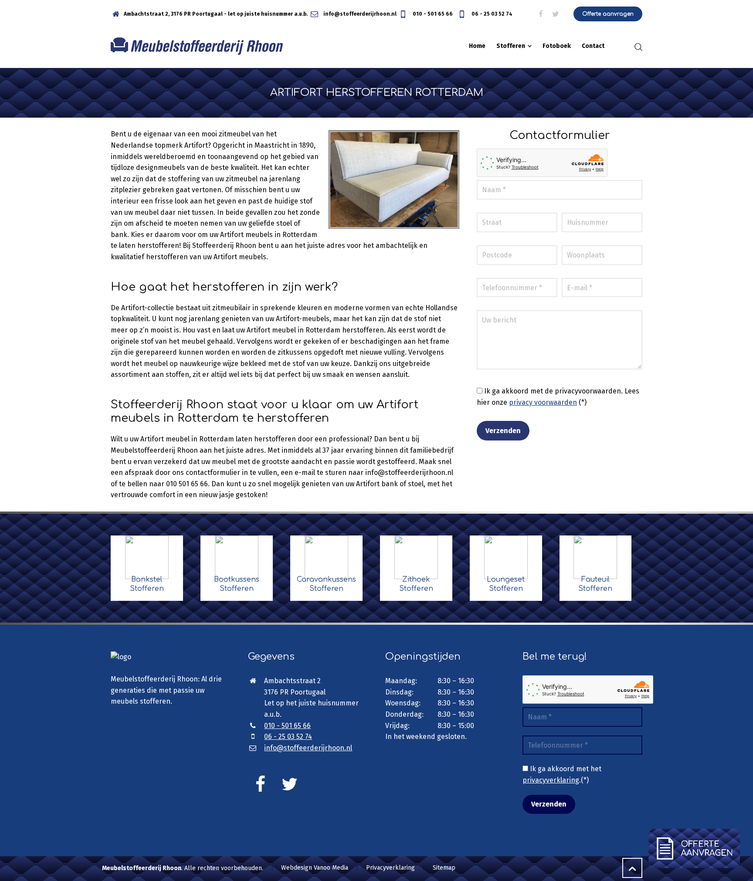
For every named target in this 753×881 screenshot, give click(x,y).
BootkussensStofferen (236, 584)
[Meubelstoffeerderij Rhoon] (197, 46)
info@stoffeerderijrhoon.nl (359, 14)
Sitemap (444, 867)
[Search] (636, 46)
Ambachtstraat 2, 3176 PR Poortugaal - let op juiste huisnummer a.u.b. (216, 14)
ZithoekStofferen (416, 584)
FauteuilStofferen (595, 584)
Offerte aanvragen (608, 14)
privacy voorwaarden (543, 402)
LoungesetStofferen (506, 584)
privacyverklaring (550, 780)
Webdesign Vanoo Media (314, 867)
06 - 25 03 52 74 (491, 14)
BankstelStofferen (147, 584)
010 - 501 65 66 (432, 14)
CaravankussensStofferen (326, 584)
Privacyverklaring (390, 867)
